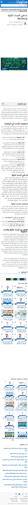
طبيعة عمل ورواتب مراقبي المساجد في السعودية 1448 (14, 466)
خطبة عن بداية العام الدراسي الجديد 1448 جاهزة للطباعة (15, 480)
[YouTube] (19, 494)
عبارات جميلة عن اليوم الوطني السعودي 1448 (15, 476)
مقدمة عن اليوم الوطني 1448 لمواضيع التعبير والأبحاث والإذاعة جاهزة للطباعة (15, 486)
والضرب (22, 212)
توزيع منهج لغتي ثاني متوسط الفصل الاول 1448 (14, 470)
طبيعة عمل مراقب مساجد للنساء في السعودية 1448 (15, 449)
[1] (3, 134)
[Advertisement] (14, 42)
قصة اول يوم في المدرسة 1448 (19, 457)
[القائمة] (1, 2)
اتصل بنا (25, 496)
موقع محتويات (18, 116)
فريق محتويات (14, 501)
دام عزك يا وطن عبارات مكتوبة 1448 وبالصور (16, 473)
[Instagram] (16, 494)
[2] (22, 255)
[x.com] (23, 494)
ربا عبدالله (11, 22)
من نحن (16, 496)
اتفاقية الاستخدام (23, 499)
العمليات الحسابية (23, 251)
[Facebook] (26, 494)
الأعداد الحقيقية (8, 165)
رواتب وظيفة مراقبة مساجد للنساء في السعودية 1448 (15, 461)
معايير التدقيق (24, 501)
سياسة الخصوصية (14, 499)
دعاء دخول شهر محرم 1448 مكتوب (18, 453)
